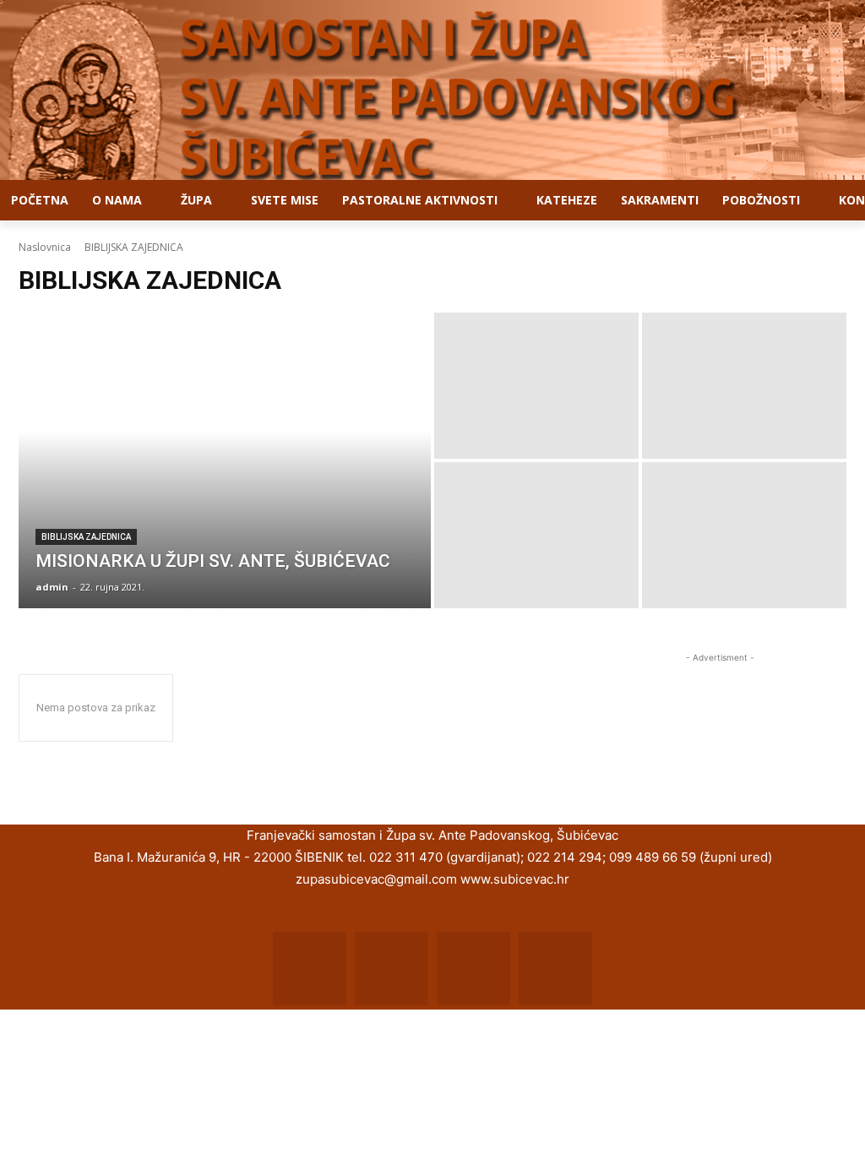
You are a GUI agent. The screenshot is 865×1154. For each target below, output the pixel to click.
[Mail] (391, 968)
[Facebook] (309, 968)
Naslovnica (45, 247)
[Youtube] (555, 968)
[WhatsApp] (473, 968)
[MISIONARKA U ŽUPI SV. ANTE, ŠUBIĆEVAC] (225, 460)
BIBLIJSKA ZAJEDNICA (86, 537)
